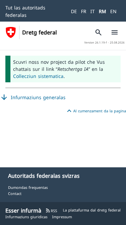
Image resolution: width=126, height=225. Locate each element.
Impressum (62, 216)
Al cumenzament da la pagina (95, 111)
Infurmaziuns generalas (33, 97)
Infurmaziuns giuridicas (26, 216)
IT (92, 11)
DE (74, 11)
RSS (51, 211)
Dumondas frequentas (28, 187)
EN (113, 11)
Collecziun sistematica (38, 76)
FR (83, 11)
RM (102, 11)
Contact (15, 193)
